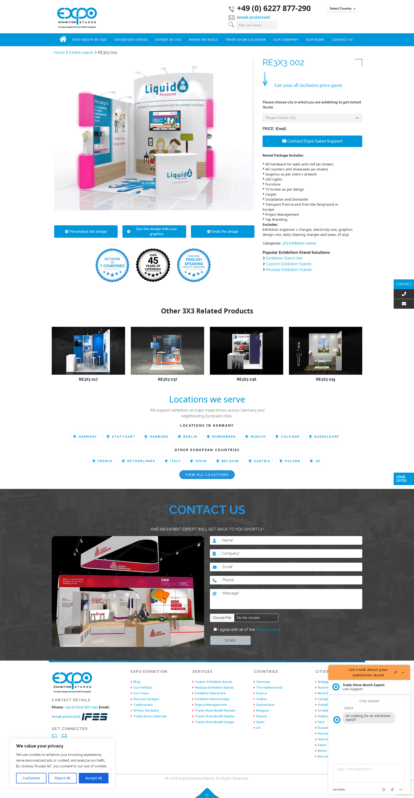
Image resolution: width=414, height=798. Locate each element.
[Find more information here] (369, 729)
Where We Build (203, 39)
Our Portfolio (142, 687)
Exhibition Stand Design (212, 699)
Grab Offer (401, 479)
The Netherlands (269, 687)
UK (317, 461)
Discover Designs (146, 699)
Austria (262, 461)
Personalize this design (88, 231)
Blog (136, 682)
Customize (31, 778)
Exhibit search (81, 52)
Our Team (141, 693)
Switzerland (265, 705)
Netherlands (141, 461)
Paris (321, 722)
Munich (258, 436)
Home (63, 39)
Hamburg (159, 436)
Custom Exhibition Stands (288, 264)
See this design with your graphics (156, 231)
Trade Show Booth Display (215, 716)
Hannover (325, 739)
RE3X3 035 (325, 379)
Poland (292, 461)
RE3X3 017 (88, 379)
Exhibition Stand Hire (284, 258)
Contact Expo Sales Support (314, 141)
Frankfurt (324, 705)
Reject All (62, 778)
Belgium (230, 461)
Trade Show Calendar (245, 39)
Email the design (225, 231)
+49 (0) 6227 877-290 (274, 8)
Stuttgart (123, 436)
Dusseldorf (326, 436)
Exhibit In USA (168, 39)
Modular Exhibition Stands (289, 269)
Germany (88, 436)
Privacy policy (267, 629)
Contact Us (342, 39)
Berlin (190, 436)
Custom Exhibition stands (213, 682)
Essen (322, 745)
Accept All (93, 778)
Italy (175, 461)
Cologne (290, 436)
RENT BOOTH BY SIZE (89, 39)
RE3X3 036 (246, 379)
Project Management (211, 705)
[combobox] (342, 8)
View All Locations (207, 474)
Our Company (285, 39)
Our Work (315, 39)
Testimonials (143, 705)
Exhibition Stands (131, 39)
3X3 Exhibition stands (299, 243)
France (105, 461)
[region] (62, 763)
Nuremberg (224, 436)
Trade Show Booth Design (214, 722)
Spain (201, 461)
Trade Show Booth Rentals (215, 710)
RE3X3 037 (167, 379)
